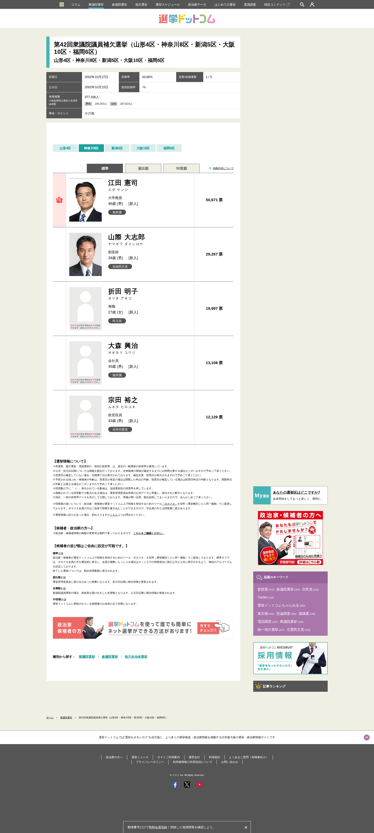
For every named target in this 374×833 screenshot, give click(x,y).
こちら (114, 514)
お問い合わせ (229, 762)
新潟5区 (117, 148)
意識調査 (250, 4)
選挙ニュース (140, 757)
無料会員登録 (158, 827)
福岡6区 (169, 148)
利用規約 (214, 757)
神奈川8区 (91, 148)
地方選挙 (141, 4)
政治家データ (197, 4)
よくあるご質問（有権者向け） (248, 757)
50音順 (181, 168)
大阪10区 (143, 148)
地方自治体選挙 (136, 656)
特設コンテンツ (274, 4)
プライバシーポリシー (150, 762)
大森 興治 (123, 348)
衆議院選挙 (96, 4)
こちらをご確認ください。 (148, 533)
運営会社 (194, 757)
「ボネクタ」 (169, 503)
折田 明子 (123, 294)
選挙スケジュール (168, 4)
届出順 (143, 168)
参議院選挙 (119, 4)
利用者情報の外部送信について (192, 762)
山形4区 (65, 148)
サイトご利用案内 (168, 757)
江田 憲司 (123, 185)
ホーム (49, 717)
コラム (75, 4)
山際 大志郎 (126, 239)
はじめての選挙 (225, 4)
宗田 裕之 (123, 402)
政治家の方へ (114, 757)
